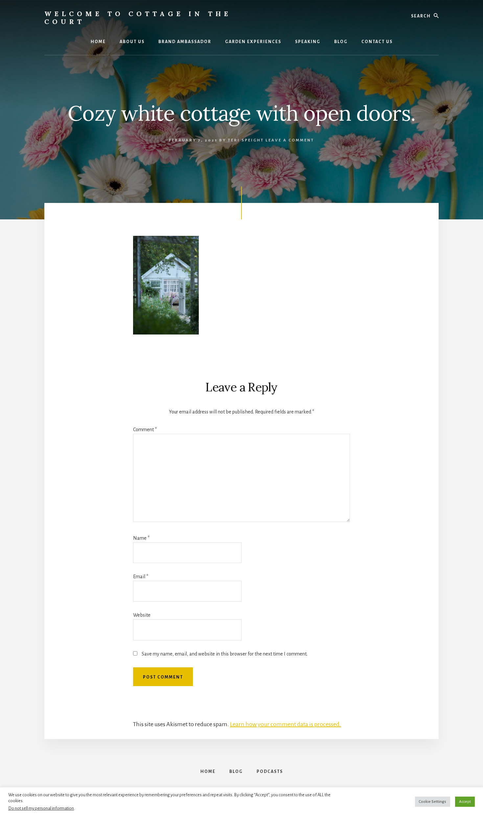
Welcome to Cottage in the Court (137, 18)
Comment (145, 429)
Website (141, 615)
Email (140, 576)
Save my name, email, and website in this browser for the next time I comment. (225, 653)
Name (141, 538)
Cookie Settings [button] (432, 802)
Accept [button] (465, 802)
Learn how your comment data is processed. (285, 724)
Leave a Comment (289, 140)
